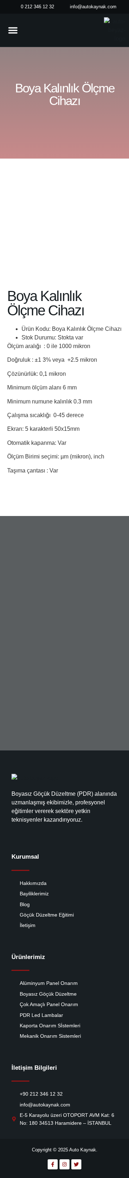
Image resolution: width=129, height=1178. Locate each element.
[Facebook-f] (53, 1164)
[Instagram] (64, 1164)
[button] (12, 30)
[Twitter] (76, 1164)
